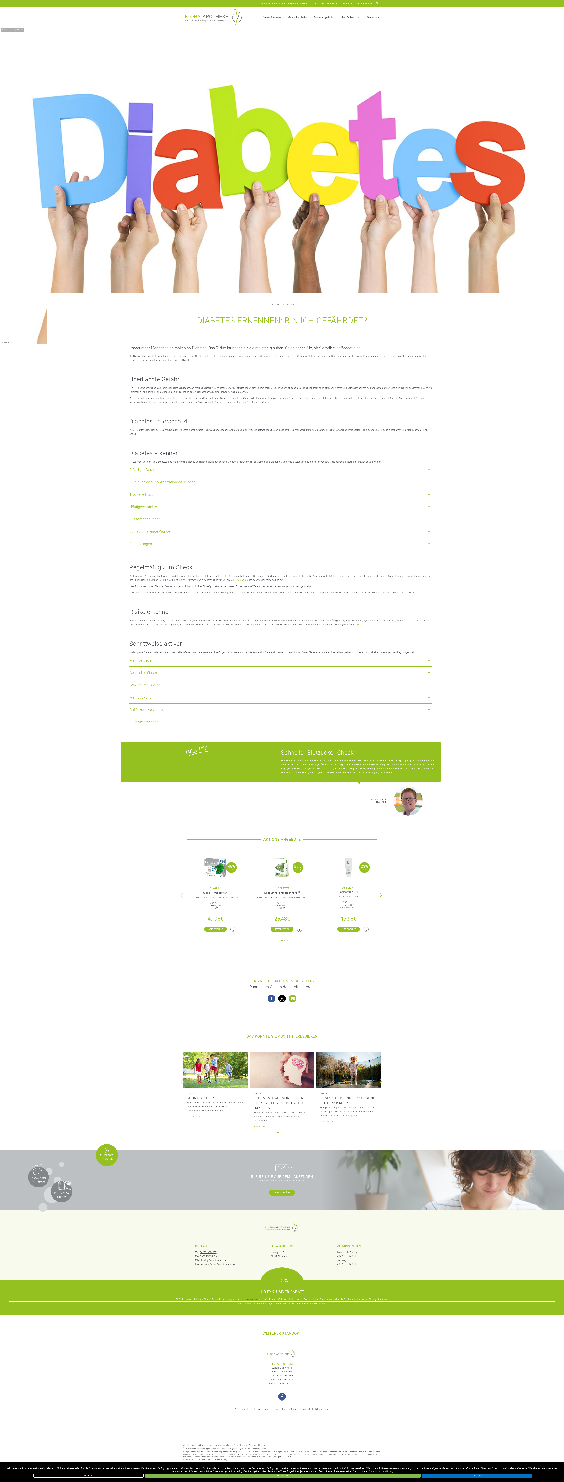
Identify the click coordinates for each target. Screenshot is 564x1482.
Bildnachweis (322, 1409)
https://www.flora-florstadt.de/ (219, 1264)
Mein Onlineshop (350, 17)
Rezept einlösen (365, 3)
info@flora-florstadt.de (214, 1260)
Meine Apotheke (297, 17)
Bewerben (373, 17)
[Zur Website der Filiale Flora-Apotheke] (282, 1354)
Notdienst (348, 3)
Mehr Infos (477, 1475)
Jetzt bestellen (215, 929)
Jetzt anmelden (282, 1192)
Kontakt (306, 1409)
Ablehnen (88, 1475)
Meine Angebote (323, 17)
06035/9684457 (329, 3)
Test (359, 624)
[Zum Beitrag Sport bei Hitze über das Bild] (215, 1070)
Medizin (274, 304)
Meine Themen (272, 17)
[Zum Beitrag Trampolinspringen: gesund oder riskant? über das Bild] (348, 1070)
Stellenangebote (243, 1409)
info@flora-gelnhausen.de (282, 1383)
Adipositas (242, 580)
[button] (382, 893)
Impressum (263, 1409)
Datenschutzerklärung (285, 1409)
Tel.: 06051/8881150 (282, 1375)
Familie (190, 1093)
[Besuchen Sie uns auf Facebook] (282, 1397)
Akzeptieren (283, 1475)
